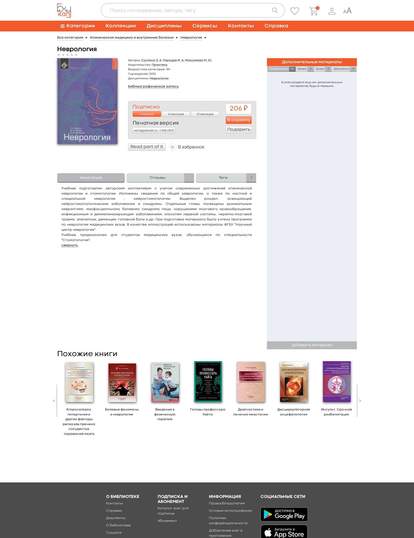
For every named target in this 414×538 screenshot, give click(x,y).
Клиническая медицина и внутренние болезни (132, 37)
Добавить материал (312, 345)
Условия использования (230, 510)
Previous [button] (55, 401)
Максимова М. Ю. (198, 60)
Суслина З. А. (151, 60)
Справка (276, 26)
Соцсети (113, 532)
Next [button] (359, 401)
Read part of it (146, 147)
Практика (159, 65)
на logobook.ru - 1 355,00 (154, 130)
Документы (116, 518)
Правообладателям (227, 503)
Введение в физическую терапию (164, 414)
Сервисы (204, 26)
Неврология (191, 37)
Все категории (70, 37)
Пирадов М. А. (173, 60)
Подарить (238, 130)
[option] (79, 400)
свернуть (69, 245)
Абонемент (167, 520)
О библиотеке (118, 525)
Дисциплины (164, 26)
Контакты (241, 26)
